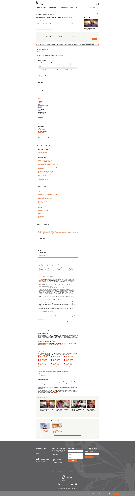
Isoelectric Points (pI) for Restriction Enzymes (45, 198)
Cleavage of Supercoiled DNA (42, 193)
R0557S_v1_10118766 (43, 363)
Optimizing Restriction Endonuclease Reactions (46, 151)
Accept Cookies (116, 493)
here (40, 338)
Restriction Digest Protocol (43, 152)
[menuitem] (42, 8)
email (53, 451)
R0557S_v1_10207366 (43, 364)
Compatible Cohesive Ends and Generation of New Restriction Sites (48, 194)
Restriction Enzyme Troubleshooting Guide (44, 240)
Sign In (83, 36)
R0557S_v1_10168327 (69, 363)
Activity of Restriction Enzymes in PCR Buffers (45, 160)
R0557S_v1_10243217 (56, 364)
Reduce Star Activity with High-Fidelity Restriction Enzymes (90, 28)
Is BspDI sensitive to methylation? (44, 229)
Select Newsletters (89, 457)
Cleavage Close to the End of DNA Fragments (45, 161)
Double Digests (40, 165)
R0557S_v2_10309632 (56, 366)
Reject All (108, 493)
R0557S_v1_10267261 (69, 364)
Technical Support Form (44, 451)
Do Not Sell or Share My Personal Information (96, 493)
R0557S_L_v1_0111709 (56, 359)
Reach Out (72, 460)
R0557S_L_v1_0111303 (43, 356)
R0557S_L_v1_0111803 (69, 359)
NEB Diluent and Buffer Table (42, 201)
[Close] (133, 493)
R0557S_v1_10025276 (43, 360)
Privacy (66, 471)
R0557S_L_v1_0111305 (56, 356)
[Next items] (94, 413)
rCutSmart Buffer (45, 23)
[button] (91, 4)
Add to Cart (94, 39)
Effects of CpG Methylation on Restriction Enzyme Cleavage (47, 167)
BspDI (41, 373)
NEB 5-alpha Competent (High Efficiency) (57, 431)
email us (37, 453)
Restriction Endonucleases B (58, 55)
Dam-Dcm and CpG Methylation (43, 195)
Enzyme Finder (40, 213)
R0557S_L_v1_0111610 (43, 359)
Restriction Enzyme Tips (42, 175)
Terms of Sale (60, 471)
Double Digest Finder (41, 212)
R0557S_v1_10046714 (56, 360)
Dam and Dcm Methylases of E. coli (43, 163)
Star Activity (40, 178)
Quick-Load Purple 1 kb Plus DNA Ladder (44, 430)
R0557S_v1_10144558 (56, 363)
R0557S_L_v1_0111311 (69, 356)
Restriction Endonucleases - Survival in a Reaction (46, 172)
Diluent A (39, 98)
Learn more (70, 17)
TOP (98, 44)
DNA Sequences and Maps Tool (43, 210)
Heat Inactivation (41, 168)
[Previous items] (41, 413)
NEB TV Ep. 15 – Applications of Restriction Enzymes (77, 410)
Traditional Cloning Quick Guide (43, 179)
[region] (67, 493)
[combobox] (71, 4)
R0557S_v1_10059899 (69, 360)
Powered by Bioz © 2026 (42, 323)
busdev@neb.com (40, 385)
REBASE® (40, 217)
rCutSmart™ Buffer (44, 69)
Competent (42, 129)
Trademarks (53, 471)
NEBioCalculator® (41, 216)
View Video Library (50, 397)
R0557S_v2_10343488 (69, 366)
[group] (67, 405)
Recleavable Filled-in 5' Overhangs (43, 202)
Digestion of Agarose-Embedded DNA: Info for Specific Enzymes (48, 164)
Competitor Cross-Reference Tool (43, 209)
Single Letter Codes (41, 176)
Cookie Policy (72, 471)
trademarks (57, 381)
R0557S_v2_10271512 (43, 366)
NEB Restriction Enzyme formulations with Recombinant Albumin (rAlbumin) (53, 344)
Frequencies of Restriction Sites (43, 197)
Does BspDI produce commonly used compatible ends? (47, 231)
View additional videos (87, 29)
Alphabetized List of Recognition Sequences (45, 191)
